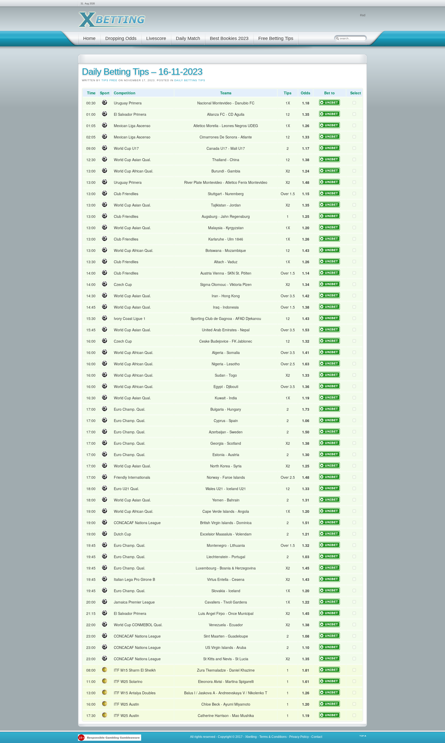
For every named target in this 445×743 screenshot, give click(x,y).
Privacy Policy (299, 737)
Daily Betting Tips (189, 80)
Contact (316, 737)
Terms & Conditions (273, 737)
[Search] (337, 38)
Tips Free (109, 80)
